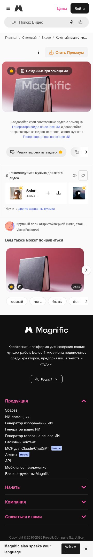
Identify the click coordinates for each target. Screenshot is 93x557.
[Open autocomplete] (11, 22)
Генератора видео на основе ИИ (36, 126)
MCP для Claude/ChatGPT (33, 448)
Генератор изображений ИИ (29, 422)
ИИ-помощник (17, 416)
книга (38, 301)
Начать (12, 487)
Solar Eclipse (32, 190)
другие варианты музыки (36, 208)
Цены (62, 8)
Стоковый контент (20, 441)
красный (17, 301)
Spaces (11, 410)
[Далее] (86, 152)
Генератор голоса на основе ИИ (46, 136)
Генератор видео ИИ (22, 429)
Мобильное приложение (26, 467)
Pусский (46, 379)
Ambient (32, 196)
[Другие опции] (38, 52)
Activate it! (70, 548)
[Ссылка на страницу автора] (9, 227)
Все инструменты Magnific (27, 473)
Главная (11, 37)
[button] (47, 379)
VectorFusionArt (28, 229)
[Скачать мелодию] (58, 193)
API (8, 460)
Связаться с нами (23, 517)
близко (57, 301)
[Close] (86, 549)
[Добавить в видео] (48, 193)
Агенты (16, 454)
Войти (80, 8)
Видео (46, 37)
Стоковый (29, 37)
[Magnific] (46, 331)
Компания (15, 502)
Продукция (16, 401)
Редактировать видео (33, 153)
